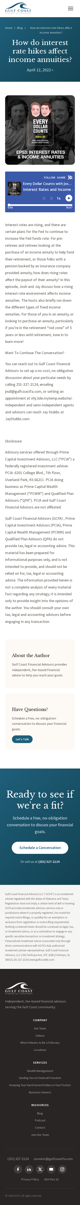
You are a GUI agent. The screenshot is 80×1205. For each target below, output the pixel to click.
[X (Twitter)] (40, 1169)
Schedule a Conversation (40, 847)
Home (9, 28)
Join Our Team (40, 1135)
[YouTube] (51, 1169)
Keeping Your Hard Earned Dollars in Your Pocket (40, 1085)
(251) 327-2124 (49, 861)
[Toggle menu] (70, 8)
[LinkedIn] (29, 1169)
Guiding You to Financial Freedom (40, 1078)
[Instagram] (62, 1169)
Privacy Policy (30, 1179)
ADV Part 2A (51, 1179)
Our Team (40, 1028)
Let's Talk (22, 739)
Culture (40, 1035)
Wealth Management (40, 1071)
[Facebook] (18, 1169)
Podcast (40, 1120)
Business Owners (40, 1092)
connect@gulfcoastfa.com (53, 1159)
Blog (20, 28)
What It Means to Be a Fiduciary (40, 1043)
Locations (40, 1050)
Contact (40, 1127)
